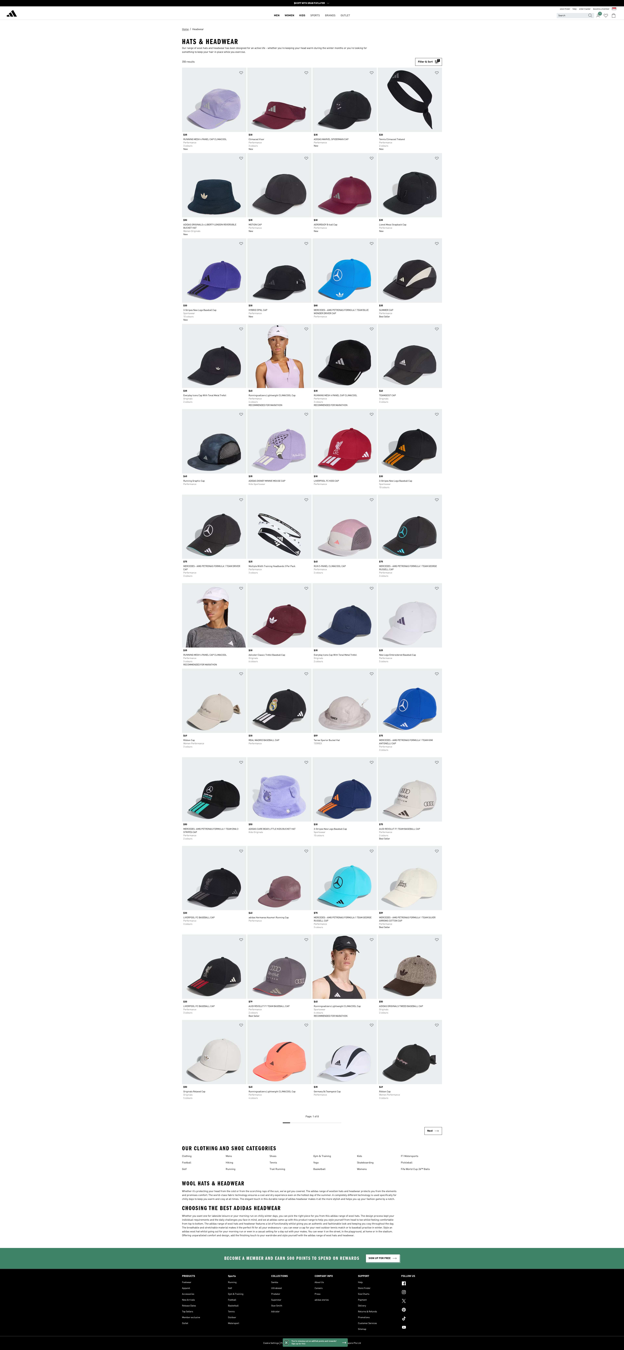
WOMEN (289, 15)
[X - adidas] (421, 1301)
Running (230, 1169)
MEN (277, 15)
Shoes (273, 1156)
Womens (362, 1169)
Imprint (323, 1343)
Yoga (315, 1163)
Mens (229, 1156)
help (575, 9)
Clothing (187, 1156)
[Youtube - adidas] (421, 1327)
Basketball (319, 1169)
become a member (601, 9)
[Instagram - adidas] (421, 1292)
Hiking (229, 1163)
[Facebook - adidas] (421, 1283)
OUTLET (345, 15)
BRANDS (330, 15)
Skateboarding (365, 1163)
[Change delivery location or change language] (614, 9)
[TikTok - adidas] (421, 1319)
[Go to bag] (614, 15)
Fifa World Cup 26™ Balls (415, 1169)
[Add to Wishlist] (241, 73)
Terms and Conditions (307, 1343)
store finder (565, 9)
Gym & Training (322, 1156)
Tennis (273, 1163)
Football (186, 1163)
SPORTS (315, 15)
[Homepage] (11, 14)
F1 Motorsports (409, 1156)
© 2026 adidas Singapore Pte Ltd (344, 1343)
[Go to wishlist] (606, 15)
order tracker (585, 9)
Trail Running (277, 1169)
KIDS (302, 15)
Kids (359, 1156)
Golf (184, 1169)
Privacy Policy (287, 1343)
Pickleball (406, 1163)
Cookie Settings (271, 1343)
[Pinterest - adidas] (421, 1310)
